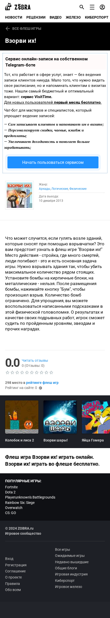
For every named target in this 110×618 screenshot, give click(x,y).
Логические (59, 189)
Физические (77, 189)
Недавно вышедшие (72, 562)
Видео (56, 17)
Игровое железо (68, 587)
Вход (9, 559)
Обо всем (13, 590)
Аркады (44, 189)
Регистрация (16, 565)
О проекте (13, 577)
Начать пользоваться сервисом (53, 162)
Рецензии (36, 17)
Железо (73, 17)
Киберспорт (65, 581)
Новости (13, 17)
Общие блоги (66, 568)
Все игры (62, 549)
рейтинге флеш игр (42, 383)
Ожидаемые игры (70, 556)
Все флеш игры (26, 28)
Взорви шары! (55, 440)
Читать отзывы (35, 360)
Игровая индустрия (71, 574)
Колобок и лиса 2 (19, 440)
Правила (12, 584)
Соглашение (15, 571)
